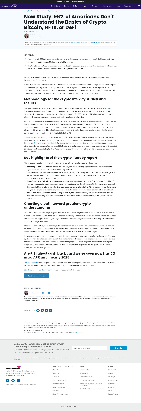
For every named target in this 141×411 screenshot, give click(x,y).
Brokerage (111, 377)
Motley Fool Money (29, 11)
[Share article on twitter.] (42, 311)
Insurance (111, 387)
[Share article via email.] (50, 311)
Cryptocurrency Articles (55, 11)
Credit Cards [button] (56, 7)
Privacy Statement (114, 358)
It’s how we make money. (77, 42)
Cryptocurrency (41, 11)
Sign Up (118, 348)
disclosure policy (77, 332)
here (49, 163)
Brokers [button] (76, 7)
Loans (110, 390)
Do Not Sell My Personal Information (92, 389)
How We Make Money (60, 380)
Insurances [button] (107, 7)
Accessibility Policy (86, 377)
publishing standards (57, 325)
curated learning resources (54, 241)
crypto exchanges (103, 108)
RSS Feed (56, 390)
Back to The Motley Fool (70, 407)
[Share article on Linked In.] (46, 311)
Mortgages (111, 384)
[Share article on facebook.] (38, 311)
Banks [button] (67, 7)
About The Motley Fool (60, 394)
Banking (110, 373)
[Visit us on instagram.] (19, 382)
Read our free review (37, 276)
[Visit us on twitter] (14, 382)
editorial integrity (95, 42)
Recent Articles (113, 394)
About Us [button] (127, 7)
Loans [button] (118, 7)
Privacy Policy (84, 373)
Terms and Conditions (87, 380)
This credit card (30, 262)
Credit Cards (112, 370)
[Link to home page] (9, 6)
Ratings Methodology (59, 387)
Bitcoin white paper (108, 215)
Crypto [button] (85, 7)
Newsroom (56, 377)
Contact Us (56, 373)
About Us (55, 370)
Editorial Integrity (58, 384)
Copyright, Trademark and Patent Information (91, 384)
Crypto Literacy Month (43, 143)
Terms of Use (84, 370)
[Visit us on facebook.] (8, 382)
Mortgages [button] (96, 7)
